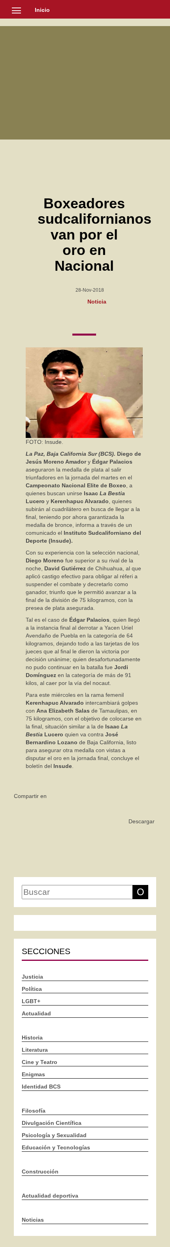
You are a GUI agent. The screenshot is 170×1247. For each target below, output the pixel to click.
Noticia (96, 301)
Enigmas (33, 1074)
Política (32, 989)
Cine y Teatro (39, 1062)
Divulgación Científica (51, 1123)
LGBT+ (31, 1001)
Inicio (42, 10)
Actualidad (36, 1013)
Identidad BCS (41, 1086)
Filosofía (33, 1110)
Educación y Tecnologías (56, 1147)
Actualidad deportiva (50, 1195)
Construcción (40, 1171)
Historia (32, 1037)
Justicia (32, 976)
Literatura (35, 1050)
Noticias (33, 1220)
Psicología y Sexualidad (54, 1135)
